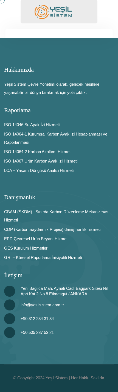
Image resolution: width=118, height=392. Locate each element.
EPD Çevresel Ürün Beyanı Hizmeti (36, 238)
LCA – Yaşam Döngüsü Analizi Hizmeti (39, 170)
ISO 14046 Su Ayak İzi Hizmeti (32, 124)
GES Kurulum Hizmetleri (26, 248)
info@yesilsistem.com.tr (42, 304)
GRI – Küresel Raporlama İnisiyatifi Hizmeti (43, 257)
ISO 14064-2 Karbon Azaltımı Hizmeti (37, 151)
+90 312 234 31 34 (37, 318)
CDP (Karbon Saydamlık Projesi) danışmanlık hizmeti (52, 229)
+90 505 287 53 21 (37, 332)
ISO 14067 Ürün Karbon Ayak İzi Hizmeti (40, 161)
